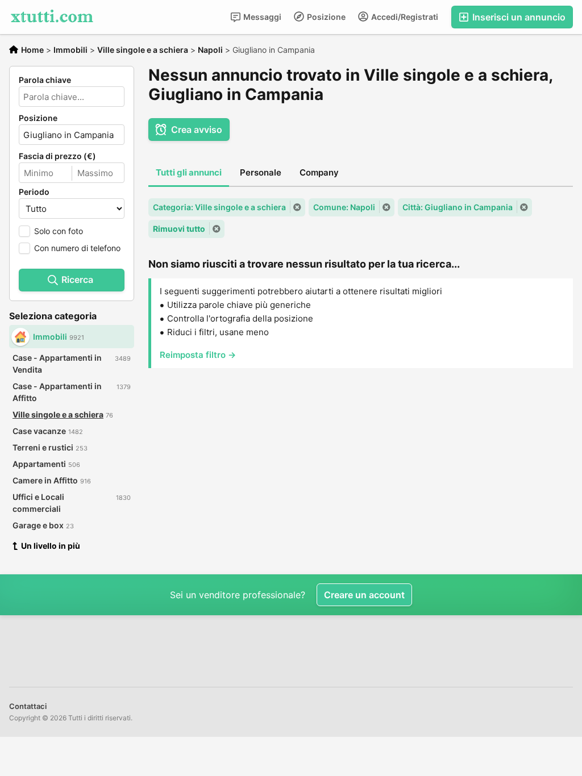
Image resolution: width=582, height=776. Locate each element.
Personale (260, 172)
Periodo (34, 192)
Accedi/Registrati (403, 17)
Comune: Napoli (344, 207)
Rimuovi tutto (179, 228)
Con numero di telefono (77, 248)
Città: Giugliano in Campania (457, 207)
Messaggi (261, 17)
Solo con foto (58, 231)
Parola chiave (45, 80)
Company (319, 172)
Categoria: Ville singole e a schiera (219, 207)
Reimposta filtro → (198, 354)
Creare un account (364, 594)
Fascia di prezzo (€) (57, 156)
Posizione (325, 17)
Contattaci (28, 706)
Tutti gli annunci (189, 172)
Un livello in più (50, 545)
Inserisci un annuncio (518, 17)
